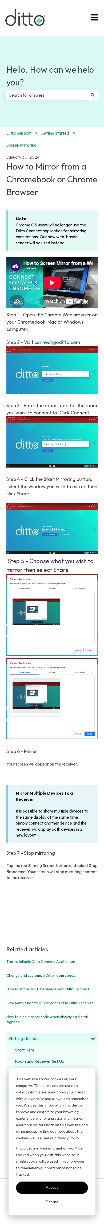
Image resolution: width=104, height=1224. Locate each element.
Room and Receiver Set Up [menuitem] (39, 1061)
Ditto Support (18, 133)
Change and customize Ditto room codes (40, 975)
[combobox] (46, 95)
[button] (93, 1038)
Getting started (55, 133)
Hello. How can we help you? (50, 76)
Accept (52, 1187)
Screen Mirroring (21, 145)
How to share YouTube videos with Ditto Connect (47, 989)
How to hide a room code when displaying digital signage (47, 1019)
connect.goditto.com (57, 342)
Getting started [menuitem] (23, 1038)
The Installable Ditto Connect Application (40, 961)
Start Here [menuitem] (24, 1050)
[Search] (92, 95)
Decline (52, 1201)
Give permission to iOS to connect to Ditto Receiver (49, 1003)
